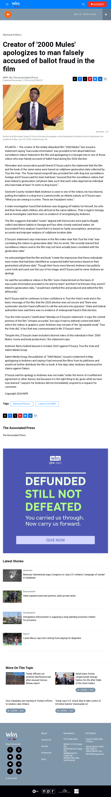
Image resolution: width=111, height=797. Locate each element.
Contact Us (46, 740)
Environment (29, 591)
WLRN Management (95, 754)
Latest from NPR (47, 404)
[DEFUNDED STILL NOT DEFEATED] (55, 501)
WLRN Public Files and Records (71, 759)
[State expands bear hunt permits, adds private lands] (12, 597)
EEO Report (91, 733)
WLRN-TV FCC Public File (73, 745)
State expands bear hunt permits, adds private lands (49, 595)
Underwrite (46, 753)
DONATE (98, 4)
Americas (27, 570)
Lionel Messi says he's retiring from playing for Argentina (52, 638)
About (44, 733)
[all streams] (106, 14)
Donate (44, 746)
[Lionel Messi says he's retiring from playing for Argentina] (12, 639)
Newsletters (69, 733)
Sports (26, 634)
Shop (43, 759)
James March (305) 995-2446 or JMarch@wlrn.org (95, 749)
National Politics (12, 34)
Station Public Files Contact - (94, 740)
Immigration (29, 613)
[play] (8, 14)
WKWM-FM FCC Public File (70, 754)
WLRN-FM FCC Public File (73, 750)
